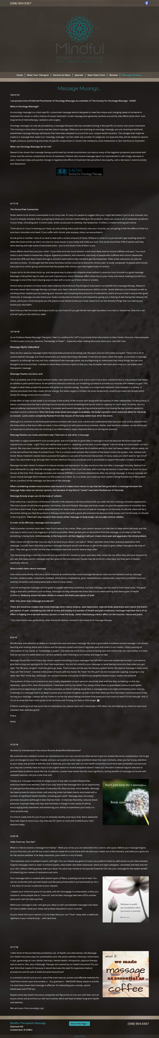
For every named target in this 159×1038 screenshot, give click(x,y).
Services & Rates (61, 75)
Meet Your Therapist (38, 75)
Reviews (113, 75)
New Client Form (96, 75)
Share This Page (79, 1023)
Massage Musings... (132, 75)
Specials (79, 75)
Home (20, 75)
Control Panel (79, 1036)
